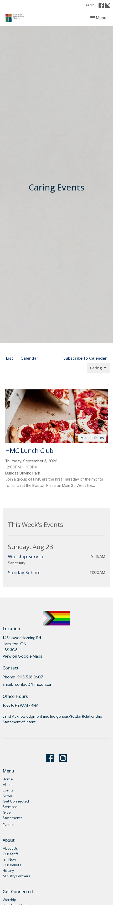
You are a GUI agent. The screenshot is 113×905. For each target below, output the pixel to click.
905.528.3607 (30, 677)
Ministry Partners (16, 876)
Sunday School (24, 572)
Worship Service (26, 556)
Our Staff (10, 854)
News (7, 795)
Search (89, 5)
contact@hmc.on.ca (33, 684)
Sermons (10, 806)
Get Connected (16, 801)
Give (7, 812)
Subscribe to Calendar (85, 358)
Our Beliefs (12, 865)
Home (8, 779)
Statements (12, 817)
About (8, 784)
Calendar (29, 358)
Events (8, 790)
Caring (96, 367)
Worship (9, 899)
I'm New (9, 859)
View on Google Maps (22, 656)
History (8, 870)
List (9, 358)
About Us (10, 848)
